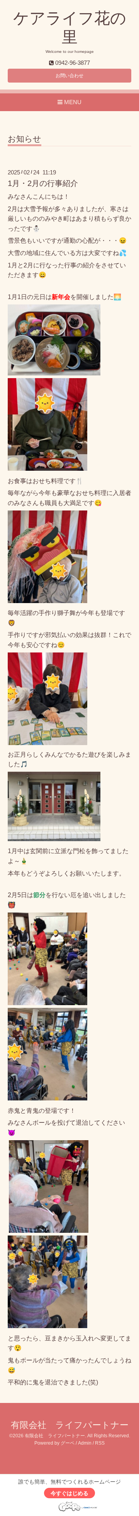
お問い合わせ (69, 75)
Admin (85, 1443)
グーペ (68, 1443)
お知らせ (24, 139)
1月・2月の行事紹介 (43, 183)
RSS (100, 1443)
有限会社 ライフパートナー (70, 1425)
